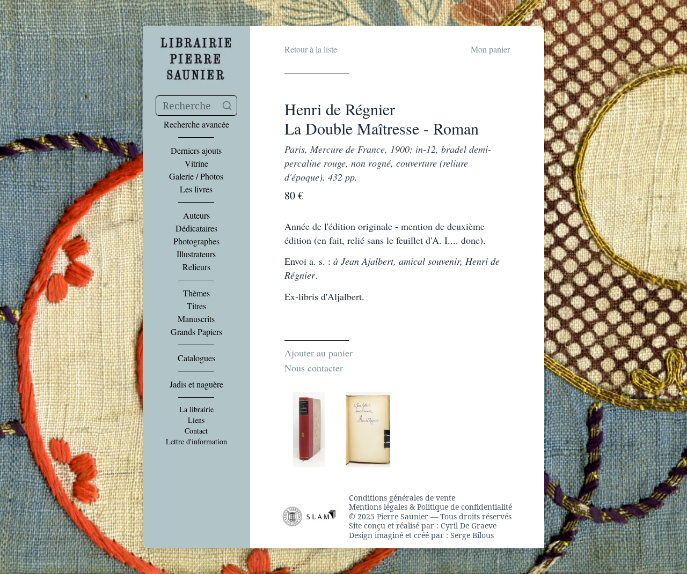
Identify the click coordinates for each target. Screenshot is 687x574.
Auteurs (196, 215)
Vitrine (196, 163)
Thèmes (196, 293)
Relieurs (196, 267)
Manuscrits (196, 319)
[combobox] (196, 105)
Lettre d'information (196, 441)
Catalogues (196, 358)
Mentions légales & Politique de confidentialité (430, 507)
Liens (196, 420)
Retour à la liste (310, 49)
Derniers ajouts (196, 150)
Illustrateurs (196, 254)
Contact (196, 431)
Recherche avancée (196, 124)
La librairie (196, 409)
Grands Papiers (196, 331)
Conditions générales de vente (402, 498)
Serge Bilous (472, 535)
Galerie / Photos (196, 176)
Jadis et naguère (196, 384)
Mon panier (490, 49)
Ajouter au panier (318, 352)
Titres (196, 306)
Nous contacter (313, 367)
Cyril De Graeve (468, 525)
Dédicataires (196, 228)
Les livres (196, 189)
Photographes (196, 241)
